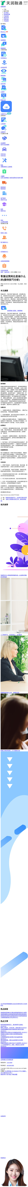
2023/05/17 (3, 1031)
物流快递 (3, 187)
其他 (2, 220)
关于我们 (6, 12)
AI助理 (2, 92)
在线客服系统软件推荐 (15, 1015)
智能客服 (24, 1015)
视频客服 (3, 48)
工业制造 (9, 166)
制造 (2, 165)
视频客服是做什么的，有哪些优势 (10, 692)
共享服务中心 (4, 251)
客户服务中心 (4, 242)
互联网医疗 (6, 177)
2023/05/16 (3, 1046)
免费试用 (3, 6)
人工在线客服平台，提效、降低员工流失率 (12, 1044)
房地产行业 (4, 199)
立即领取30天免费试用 (7, 1059)
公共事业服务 (4, 221)
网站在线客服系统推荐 (12, 1014)
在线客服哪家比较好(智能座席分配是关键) (12, 1029)
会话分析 (3, 83)
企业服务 (3, 143)
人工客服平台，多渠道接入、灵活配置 (11, 634)
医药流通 (12, 177)
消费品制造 (4, 166)
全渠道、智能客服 (17, 310)
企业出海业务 (4, 270)
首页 (2, 272)
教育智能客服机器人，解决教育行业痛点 (12, 1024)
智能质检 (3, 75)
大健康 (2, 176)
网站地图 (14, 1074)
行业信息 (6, 16)
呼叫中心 (3, 32)
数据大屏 (3, 100)
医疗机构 (17, 177)
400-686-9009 (10, 1065)
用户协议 (8, 1074)
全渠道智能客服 (5, 261)
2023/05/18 (3, 1026)
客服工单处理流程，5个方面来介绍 (10, 750)
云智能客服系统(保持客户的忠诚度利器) (12, 1037)
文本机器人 (4, 58)
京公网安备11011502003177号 (13, 1071)
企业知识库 (4, 67)
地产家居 (3, 198)
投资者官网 (7, 14)
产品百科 (6, 21)
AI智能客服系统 (5, 1017)
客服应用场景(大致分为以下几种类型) (11, 1043)
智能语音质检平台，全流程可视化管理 (16, 497)
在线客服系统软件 (18, 1012)
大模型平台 (4, 114)
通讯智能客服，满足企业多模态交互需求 (12, 1040)
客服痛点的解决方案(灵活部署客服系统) (12, 1034)
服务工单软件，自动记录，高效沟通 (11, 1027)
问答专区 (6, 19)
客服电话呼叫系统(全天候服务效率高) (11, 1032)
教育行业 (3, 210)
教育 (2, 209)
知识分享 (6, 17)
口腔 (2, 177)
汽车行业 (3, 154)
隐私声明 (3, 1074)
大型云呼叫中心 (13, 1017)
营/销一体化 (4, 233)
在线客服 (3, 40)
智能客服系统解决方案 (7, 1012)
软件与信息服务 (5, 144)
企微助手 (3, 132)
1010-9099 (9, 1062)
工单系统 (3, 123)
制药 (22, 177)
